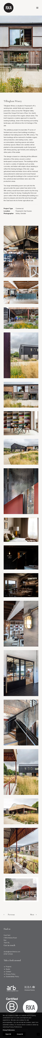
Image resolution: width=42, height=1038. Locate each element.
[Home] (30, 1007)
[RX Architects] (9, 8)
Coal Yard (7, 935)
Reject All (8, 1034)
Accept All (20, 1034)
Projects (8, 966)
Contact (8, 971)
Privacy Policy (10, 974)
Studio (8, 969)
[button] (37, 8)
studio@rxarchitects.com (12, 951)
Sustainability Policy (12, 976)
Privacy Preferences (9, 1030)
